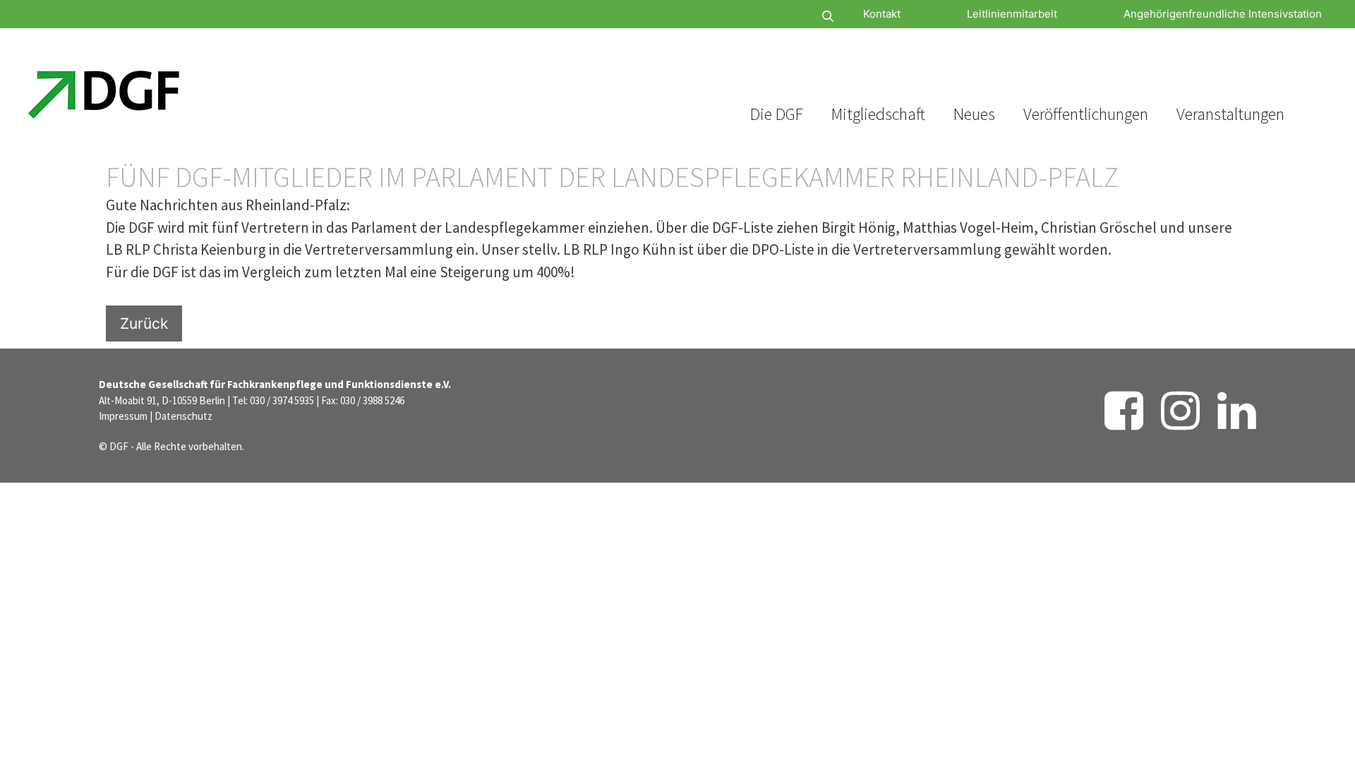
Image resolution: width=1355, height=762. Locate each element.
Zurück (144, 323)
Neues (974, 114)
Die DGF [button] (776, 114)
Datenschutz (183, 416)
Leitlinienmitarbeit (1012, 13)
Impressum (123, 416)
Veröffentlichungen (1085, 114)
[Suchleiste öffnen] (786, 16)
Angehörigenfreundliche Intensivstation (1223, 13)
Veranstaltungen (1230, 114)
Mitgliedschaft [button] (878, 114)
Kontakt (882, 13)
